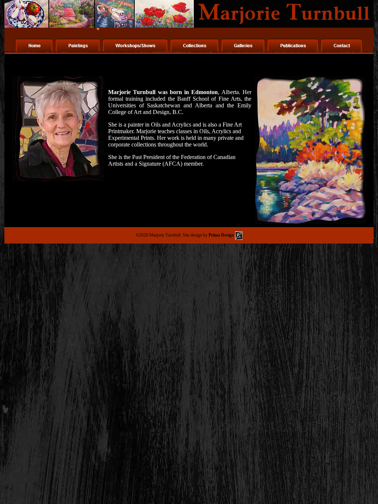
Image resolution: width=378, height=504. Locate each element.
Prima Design (221, 235)
